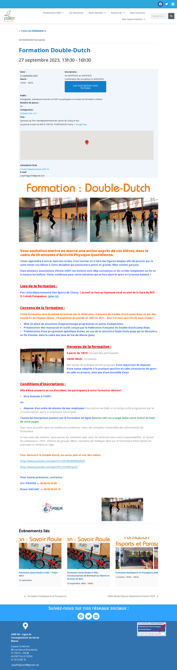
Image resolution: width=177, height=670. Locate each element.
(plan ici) (53, 296)
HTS (35, 113)
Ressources (116, 12)
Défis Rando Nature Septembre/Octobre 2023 (132, 596)
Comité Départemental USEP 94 (34, 169)
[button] (85, 86)
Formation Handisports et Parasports (47, 596)
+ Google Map (80, 124)
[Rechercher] (171, 16)
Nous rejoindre (96, 12)
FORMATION (26, 113)
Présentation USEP (52, 12)
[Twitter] (166, 4)
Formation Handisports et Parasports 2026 (137, 572)
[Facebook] (160, 4)
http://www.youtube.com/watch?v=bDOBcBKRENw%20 (52, 461)
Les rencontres (76, 12)
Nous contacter (137, 12)
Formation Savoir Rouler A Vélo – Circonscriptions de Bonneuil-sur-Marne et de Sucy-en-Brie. (88, 575)
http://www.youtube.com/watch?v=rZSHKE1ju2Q (49, 467)
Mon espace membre (132, 19)
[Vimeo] (173, 4)
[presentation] (40, 553)
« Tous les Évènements (32, 30)
